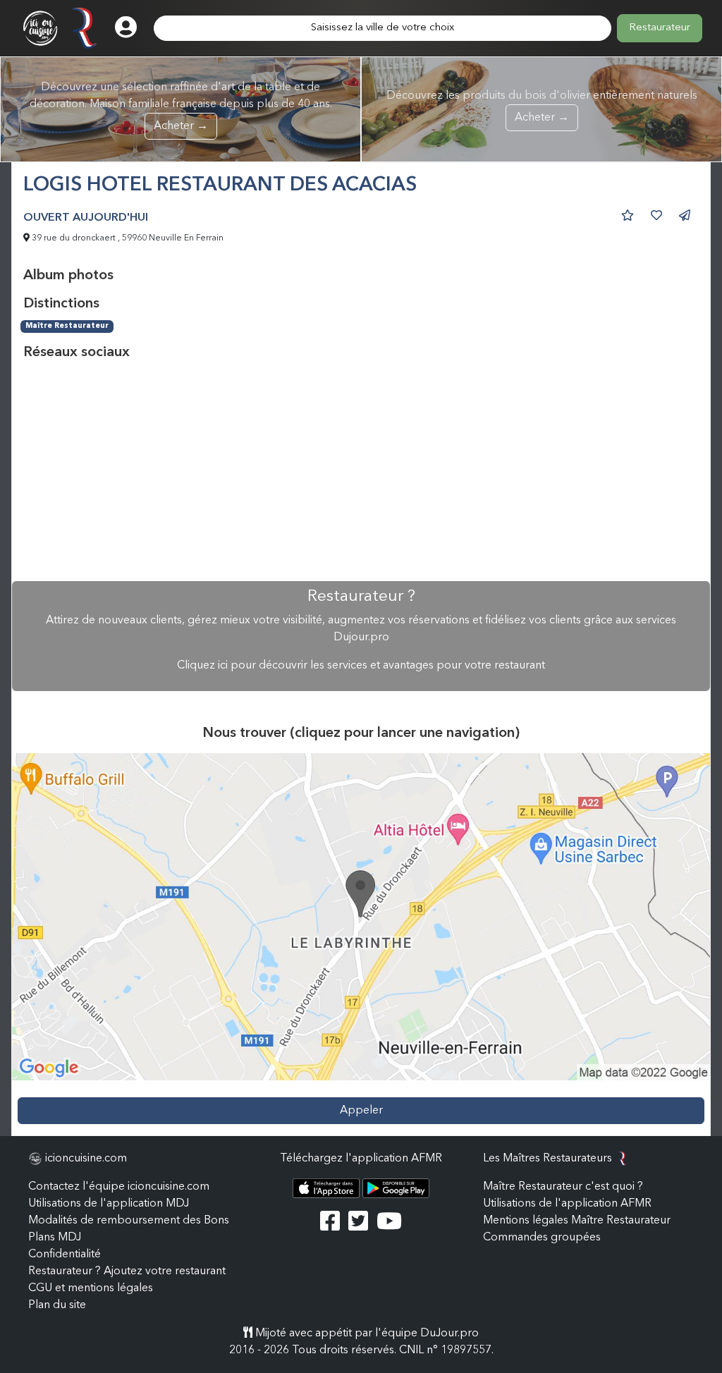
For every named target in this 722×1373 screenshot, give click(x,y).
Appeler (361, 1110)
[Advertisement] (361, 471)
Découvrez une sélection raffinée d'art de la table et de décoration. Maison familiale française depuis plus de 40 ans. (181, 107)
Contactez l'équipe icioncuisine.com (118, 1186)
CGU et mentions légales (90, 1288)
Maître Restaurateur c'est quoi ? (563, 1186)
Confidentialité (64, 1254)
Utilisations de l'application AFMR (567, 1203)
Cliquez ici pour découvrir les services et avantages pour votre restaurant (361, 665)
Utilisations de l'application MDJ (108, 1203)
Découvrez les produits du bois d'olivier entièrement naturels (541, 106)
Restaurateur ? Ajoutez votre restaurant (127, 1271)
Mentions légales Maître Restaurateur (577, 1220)
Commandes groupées (542, 1237)
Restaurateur (659, 28)
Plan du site (57, 1305)
